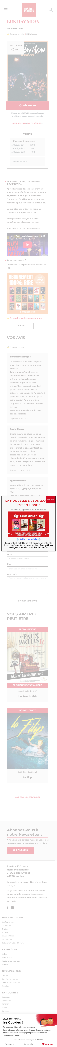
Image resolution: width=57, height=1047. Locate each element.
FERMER (50, 499)
